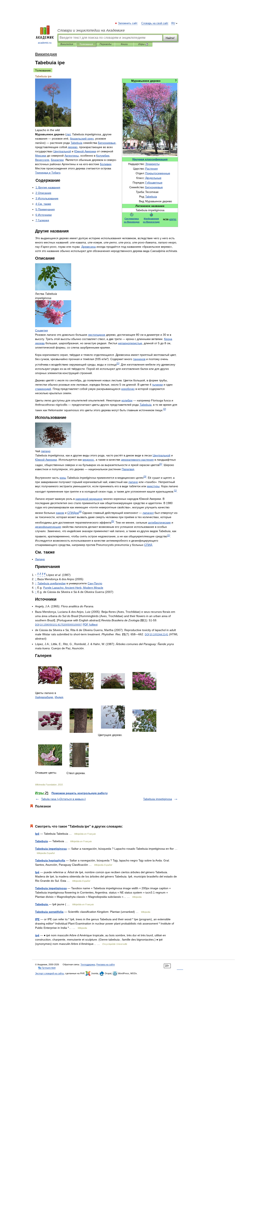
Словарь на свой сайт (154, 23)
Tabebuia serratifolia (49, 911)
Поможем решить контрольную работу (80, 793)
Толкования (86, 44)
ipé (37, 935)
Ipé (37, 833)
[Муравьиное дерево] (150, 155)
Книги (124, 44)
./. (159, 634)
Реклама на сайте (105, 964)
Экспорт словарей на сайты (49, 973)
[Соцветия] (53, 326)
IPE (37, 919)
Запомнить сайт (127, 23)
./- (61, 624)
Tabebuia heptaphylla (50, 860)
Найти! (170, 38)
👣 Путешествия (47, 968)
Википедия (66, 44)
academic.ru (45, 42)
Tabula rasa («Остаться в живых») (63, 799)
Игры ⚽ (143, 44)
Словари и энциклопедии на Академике (91, 30)
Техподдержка (88, 964)
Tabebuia (41, 841)
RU (173, 23)
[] (118, 363)
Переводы (106, 44)
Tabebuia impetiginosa (157, 799)
